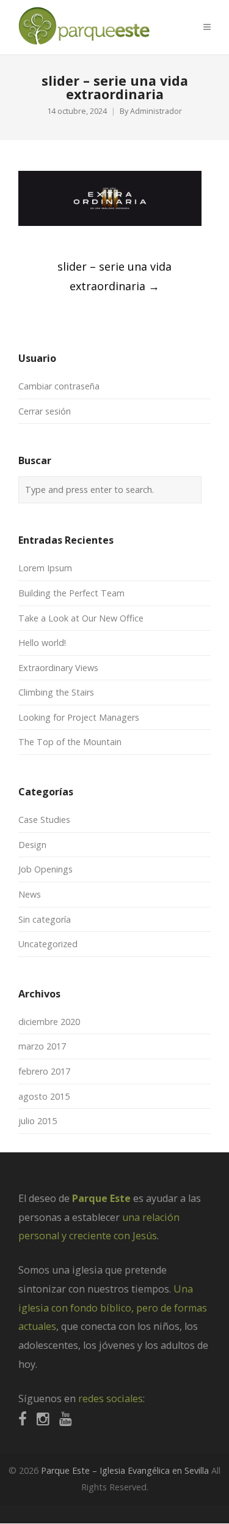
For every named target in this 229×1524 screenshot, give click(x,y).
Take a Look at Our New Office (81, 618)
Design (32, 844)
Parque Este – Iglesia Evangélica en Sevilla (125, 1470)
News (29, 894)
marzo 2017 (42, 1046)
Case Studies (44, 819)
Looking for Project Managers (78, 717)
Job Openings (45, 869)
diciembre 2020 (49, 1021)
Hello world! (42, 642)
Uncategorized (48, 944)
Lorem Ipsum (45, 568)
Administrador (156, 111)
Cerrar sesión (44, 411)
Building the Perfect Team (71, 593)
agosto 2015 (44, 1096)
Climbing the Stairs (56, 692)
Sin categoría (44, 919)
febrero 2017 (44, 1071)
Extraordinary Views (58, 668)
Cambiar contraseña (59, 386)
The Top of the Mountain (70, 742)
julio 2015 (37, 1121)
